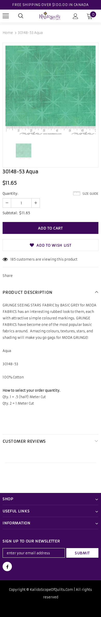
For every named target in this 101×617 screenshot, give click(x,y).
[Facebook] (7, 566)
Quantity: (10, 193)
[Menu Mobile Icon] (6, 16)
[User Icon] (75, 16)
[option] (50, 91)
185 (13, 259)
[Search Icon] (20, 16)
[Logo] (50, 16)
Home (8, 33)
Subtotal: (10, 213)
